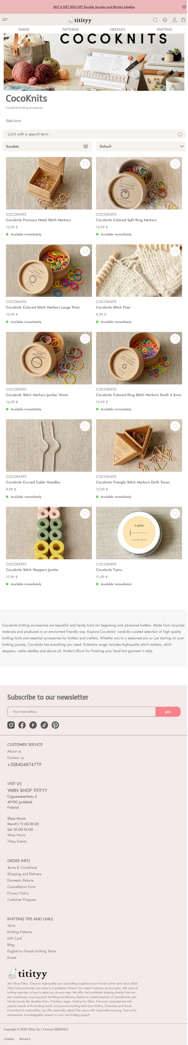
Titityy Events (17, 841)
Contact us (15, 757)
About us (14, 751)
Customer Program (21, 899)
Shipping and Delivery (24, 874)
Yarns (11, 925)
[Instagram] (11, 725)
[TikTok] (44, 725)
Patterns (70, 29)
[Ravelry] (33, 725)
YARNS (23, 29)
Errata (11, 957)
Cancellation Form (21, 886)
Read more (13, 120)
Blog (10, 944)
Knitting (164, 29)
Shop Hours (16, 835)
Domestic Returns (20, 880)
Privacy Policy (18, 893)
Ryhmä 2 (24, 1039)
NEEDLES (117, 29)
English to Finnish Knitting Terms (31, 951)
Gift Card (14, 938)
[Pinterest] (55, 725)
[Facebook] (22, 725)
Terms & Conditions (22, 867)
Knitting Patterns (19, 932)
